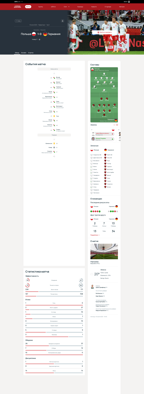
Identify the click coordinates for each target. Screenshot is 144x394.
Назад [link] (18, 21)
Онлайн (23, 53)
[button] (66, 6)
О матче (30, 53)
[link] (28, 6)
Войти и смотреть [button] (106, 32)
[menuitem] (30, 6)
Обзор (17, 53)
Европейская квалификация (17, 6)
